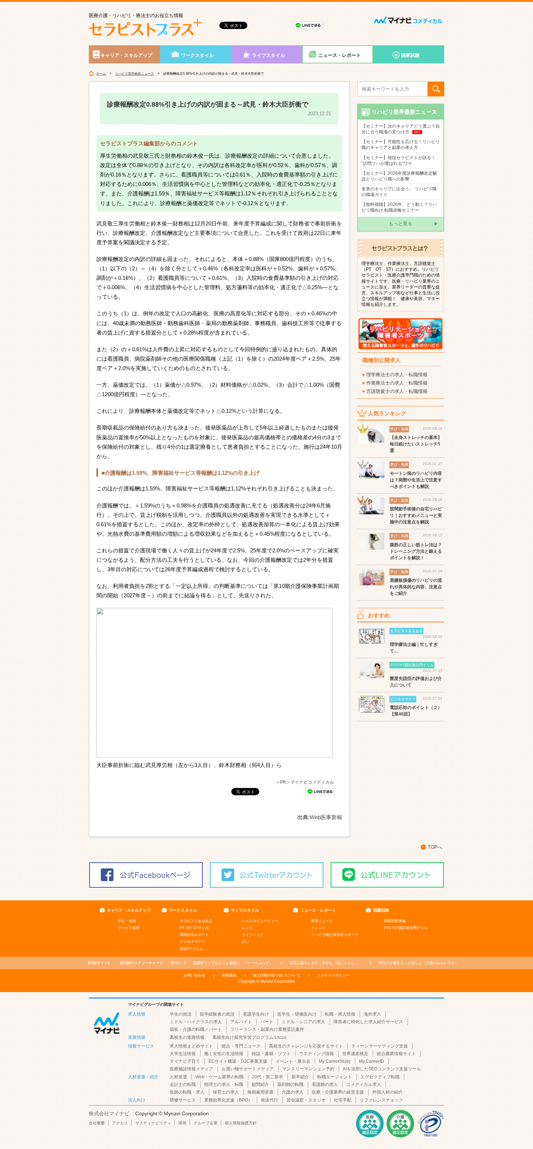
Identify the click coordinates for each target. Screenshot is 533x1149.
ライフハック (253, 935)
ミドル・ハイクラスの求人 (196, 1021)
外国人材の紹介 (387, 1092)
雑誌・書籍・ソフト (271, 1053)
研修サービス (183, 1100)
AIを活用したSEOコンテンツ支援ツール (382, 1068)
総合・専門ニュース (241, 1046)
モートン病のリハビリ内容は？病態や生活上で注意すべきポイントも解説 (416, 480)
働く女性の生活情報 (223, 1053)
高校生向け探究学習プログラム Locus (249, 1037)
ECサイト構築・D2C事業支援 (237, 1061)
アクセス (120, 1123)
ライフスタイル (268, 55)
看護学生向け (256, 1014)
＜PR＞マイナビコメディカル (305, 782)
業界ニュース (322, 921)
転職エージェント (334, 1076)
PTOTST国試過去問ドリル (405, 928)
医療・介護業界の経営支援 (338, 1092)
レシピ (247, 928)
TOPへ (435, 847)
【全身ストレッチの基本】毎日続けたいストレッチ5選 (416, 444)
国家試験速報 (395, 921)
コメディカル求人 (363, 1084)
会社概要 (97, 1123)
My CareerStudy (335, 1061)
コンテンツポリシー (333, 975)
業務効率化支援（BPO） (228, 1100)
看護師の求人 (325, 1084)
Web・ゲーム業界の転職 (219, 1076)
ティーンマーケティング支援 (379, 1046)
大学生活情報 (183, 1053)
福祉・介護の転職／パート (196, 1029)
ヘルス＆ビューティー (260, 921)
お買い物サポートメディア (248, 1068)
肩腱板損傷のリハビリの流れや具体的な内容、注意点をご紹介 (416, 587)
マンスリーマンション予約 (308, 1068)
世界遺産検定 (355, 1053)
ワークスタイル (197, 55)
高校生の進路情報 (187, 1037)
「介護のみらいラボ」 (418, 963)
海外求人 (372, 1014)
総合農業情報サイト (396, 1053)
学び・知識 (127, 921)
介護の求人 (292, 1092)
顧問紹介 (260, 1084)
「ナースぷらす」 (233, 963)
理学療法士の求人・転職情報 (396, 374)
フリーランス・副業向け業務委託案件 (267, 1029)
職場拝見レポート (194, 935)
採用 (182, 1123)
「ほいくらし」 (323, 963)
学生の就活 (180, 1014)
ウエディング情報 (316, 1053)
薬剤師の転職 (290, 1084)
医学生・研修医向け (297, 1014)
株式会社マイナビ (109, 1113)
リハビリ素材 (129, 928)
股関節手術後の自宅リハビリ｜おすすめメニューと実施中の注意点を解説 (416, 515)
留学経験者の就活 (217, 1014)
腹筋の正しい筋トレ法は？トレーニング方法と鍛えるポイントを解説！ (416, 551)
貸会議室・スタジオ (306, 1100)
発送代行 (269, 1100)
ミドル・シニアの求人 (303, 1021)
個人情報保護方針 (241, 1123)
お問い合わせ (194, 975)
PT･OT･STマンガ (194, 928)
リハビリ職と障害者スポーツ (334, 935)
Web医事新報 (326, 817)
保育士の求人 (226, 1092)
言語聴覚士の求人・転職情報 (396, 391)
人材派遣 (178, 1076)
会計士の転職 (183, 1084)
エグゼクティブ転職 (380, 1076)
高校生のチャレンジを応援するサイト (306, 1046)
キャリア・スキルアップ (126, 55)
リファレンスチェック (381, 1100)
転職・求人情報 (340, 1014)
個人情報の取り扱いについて (276, 975)
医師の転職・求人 (187, 1092)
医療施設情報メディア (191, 1068)
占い (245, 941)
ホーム (101, 73)
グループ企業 (206, 1123)
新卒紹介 (300, 1076)
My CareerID (371, 1061)
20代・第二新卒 (267, 1076)
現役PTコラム (191, 949)
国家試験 (410, 55)
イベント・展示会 (293, 1061)
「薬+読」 (151, 963)
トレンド (318, 928)
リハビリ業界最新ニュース (134, 73)
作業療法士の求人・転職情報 (396, 383)
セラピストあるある (196, 921)
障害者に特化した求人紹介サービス (368, 1021)
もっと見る (400, 223)
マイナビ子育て (185, 1061)
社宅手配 (342, 1100)
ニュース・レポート (339, 55)
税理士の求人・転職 (223, 1084)
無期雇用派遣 (260, 1092)
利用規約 (229, 975)
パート (266, 1021)
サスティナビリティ (153, 1123)
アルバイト (241, 1021)
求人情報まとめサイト (191, 1046)
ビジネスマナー (192, 941)
